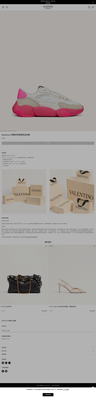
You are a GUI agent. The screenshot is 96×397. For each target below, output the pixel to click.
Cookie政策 (66, 389)
